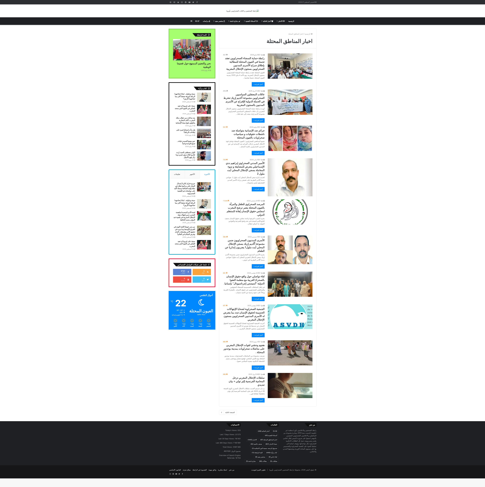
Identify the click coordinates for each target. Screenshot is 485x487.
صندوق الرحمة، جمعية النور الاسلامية (264, 448)
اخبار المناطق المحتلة (268, 440)
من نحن (231, 470)
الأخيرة (207, 174)
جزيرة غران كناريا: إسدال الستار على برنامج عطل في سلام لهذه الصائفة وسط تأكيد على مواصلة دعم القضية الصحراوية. (184, 188)
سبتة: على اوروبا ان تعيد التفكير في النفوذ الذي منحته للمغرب (185, 108)
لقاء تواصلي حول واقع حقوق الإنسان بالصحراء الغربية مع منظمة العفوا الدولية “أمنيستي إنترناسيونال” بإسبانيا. (244, 280)
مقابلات (273, 461)
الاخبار (280, 21)
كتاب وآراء (271, 453)
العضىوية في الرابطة (199, 470)
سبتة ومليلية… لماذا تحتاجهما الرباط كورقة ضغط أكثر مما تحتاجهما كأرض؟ (185, 96)
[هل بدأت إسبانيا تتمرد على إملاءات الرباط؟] (204, 133)
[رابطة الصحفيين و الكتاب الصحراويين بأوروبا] (242, 10)
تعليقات (177, 174)
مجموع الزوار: (235, 451)
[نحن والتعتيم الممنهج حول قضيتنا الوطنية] (192, 49)
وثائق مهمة (212, 470)
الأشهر (192, 174)
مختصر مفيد (219, 21)
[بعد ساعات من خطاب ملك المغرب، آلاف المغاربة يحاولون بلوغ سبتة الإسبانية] (204, 121)
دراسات (206, 21)
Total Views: (228, 447)
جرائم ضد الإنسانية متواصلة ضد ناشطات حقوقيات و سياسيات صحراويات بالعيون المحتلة (248, 134)
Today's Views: (231, 430)
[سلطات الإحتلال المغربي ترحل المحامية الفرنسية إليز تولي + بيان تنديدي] (290, 385)
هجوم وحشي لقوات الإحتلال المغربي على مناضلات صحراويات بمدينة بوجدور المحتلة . (244, 349)
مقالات (263, 461)
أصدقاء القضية (251, 21)
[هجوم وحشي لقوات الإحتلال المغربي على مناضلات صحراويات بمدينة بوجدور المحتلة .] (290, 353)
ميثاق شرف (187, 470)
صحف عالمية (256, 444)
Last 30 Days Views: (226, 439)
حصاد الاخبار (271, 444)
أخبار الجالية (267, 21)
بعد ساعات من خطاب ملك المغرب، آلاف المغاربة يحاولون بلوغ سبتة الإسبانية (185, 120)
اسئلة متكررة (222, 470)
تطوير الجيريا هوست (258, 470)
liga (262, 55)
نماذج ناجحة (234, 21)
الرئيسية (291, 21)
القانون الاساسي (175, 470)
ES (196, 21)
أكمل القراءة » (258, 84)
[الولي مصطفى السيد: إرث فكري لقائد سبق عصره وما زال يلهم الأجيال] (204, 156)
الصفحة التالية (230, 412)
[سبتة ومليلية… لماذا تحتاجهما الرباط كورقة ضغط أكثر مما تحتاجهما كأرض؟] (204, 97)
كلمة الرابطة (257, 453)
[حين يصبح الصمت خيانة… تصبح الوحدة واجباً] (204, 144)
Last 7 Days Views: (227, 434)
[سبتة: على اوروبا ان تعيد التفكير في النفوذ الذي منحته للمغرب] (204, 109)
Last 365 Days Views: (224, 443)
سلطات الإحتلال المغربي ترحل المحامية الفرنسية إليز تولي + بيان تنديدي (247, 381)
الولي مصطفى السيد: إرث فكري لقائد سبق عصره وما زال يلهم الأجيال (185, 154)
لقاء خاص (273, 457)
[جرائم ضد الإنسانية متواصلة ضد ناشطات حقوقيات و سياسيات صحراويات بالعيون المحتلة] (290, 138)
